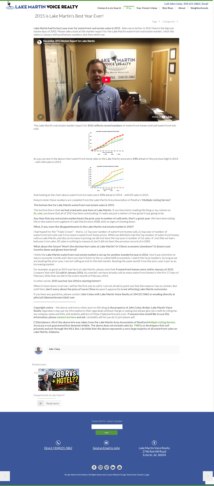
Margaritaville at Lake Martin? (49, 395)
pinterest (107, 467)
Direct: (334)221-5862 (58, 448)
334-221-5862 (191, 3)
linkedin (113, 467)
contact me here (66, 317)
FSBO (137, 325)
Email (205, 3)
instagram (100, 467)
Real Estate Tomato (135, 475)
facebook (94, 467)
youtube (119, 467)
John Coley (54, 349)
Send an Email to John (106, 448)
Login (147, 475)
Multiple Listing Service (161, 322)
